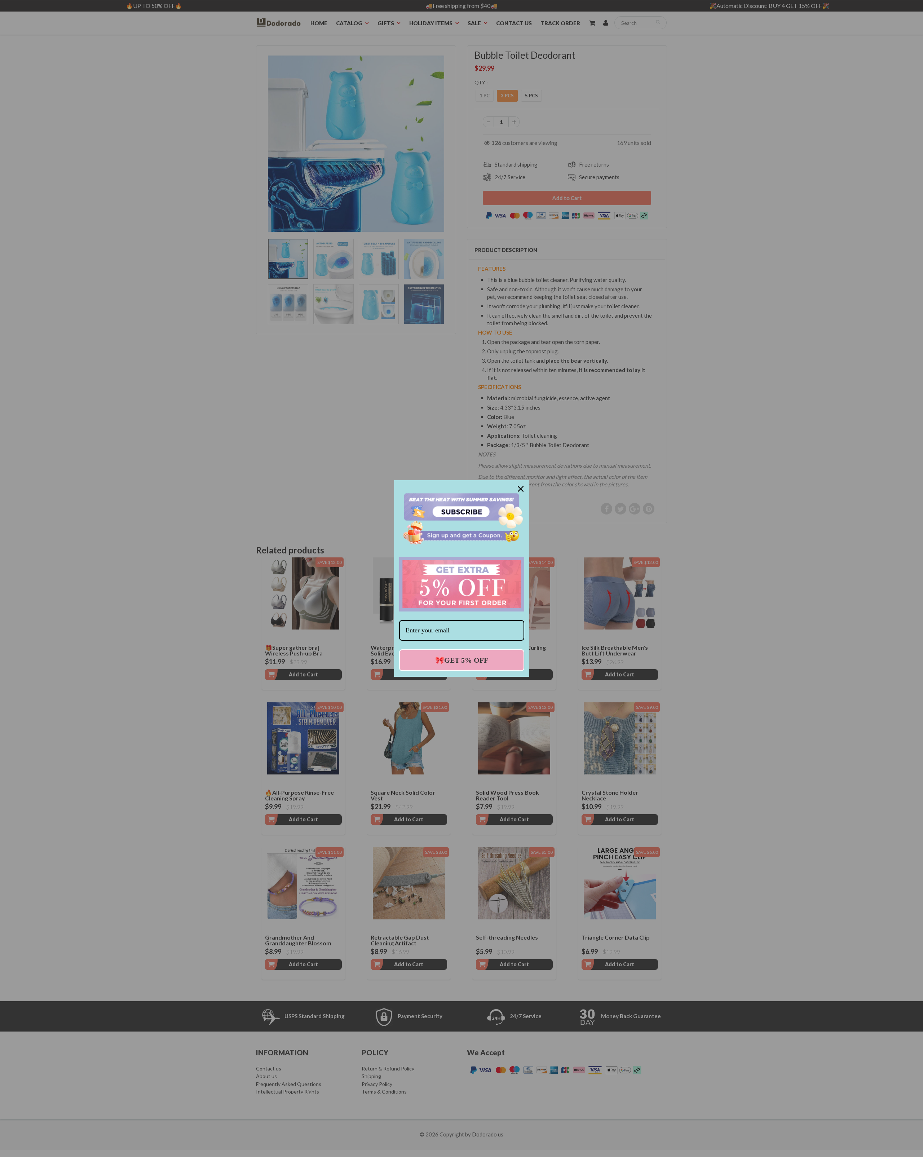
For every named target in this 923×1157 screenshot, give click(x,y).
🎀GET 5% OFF (461, 660)
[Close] (520, 489)
